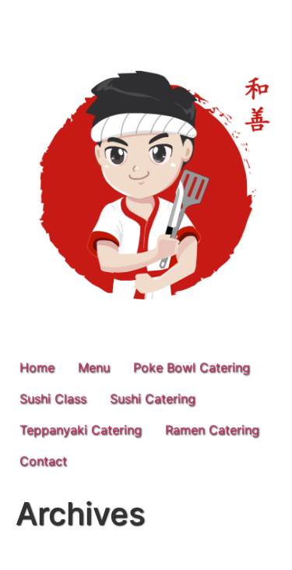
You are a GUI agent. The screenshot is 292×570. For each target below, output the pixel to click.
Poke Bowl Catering (191, 367)
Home (37, 367)
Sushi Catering (152, 398)
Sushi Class (52, 398)
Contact (43, 461)
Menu (94, 367)
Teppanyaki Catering (80, 429)
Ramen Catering (212, 429)
